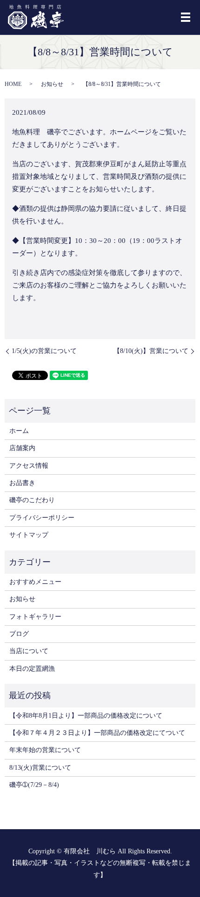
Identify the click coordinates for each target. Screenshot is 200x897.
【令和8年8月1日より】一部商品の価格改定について (85, 715)
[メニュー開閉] (185, 17)
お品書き (22, 482)
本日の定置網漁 (32, 668)
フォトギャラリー (35, 616)
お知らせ (52, 84)
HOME (13, 84)
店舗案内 (22, 448)
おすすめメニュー (35, 581)
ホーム (19, 430)
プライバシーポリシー (41, 517)
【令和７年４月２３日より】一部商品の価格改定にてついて (97, 732)
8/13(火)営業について (40, 767)
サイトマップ (28, 534)
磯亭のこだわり (32, 500)
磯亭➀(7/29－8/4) (34, 784)
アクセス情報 (28, 465)
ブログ (19, 633)
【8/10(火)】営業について (150, 350)
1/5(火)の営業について (44, 350)
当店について (28, 651)
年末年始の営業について (45, 749)
